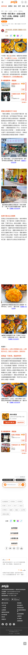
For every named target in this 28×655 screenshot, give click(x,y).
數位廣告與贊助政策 (21, 610)
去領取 (23, 89)
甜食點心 (21, 11)
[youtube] (6, 624)
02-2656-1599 (12, 595)
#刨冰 (21, 506)
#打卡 (9, 506)
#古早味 (23, 510)
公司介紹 (4, 605)
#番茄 (16, 510)
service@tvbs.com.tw (12, 593)
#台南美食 (5, 501)
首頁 (2, 11)
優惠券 (10, 6)
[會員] (25, 2)
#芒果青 (4, 510)
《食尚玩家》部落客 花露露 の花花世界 (15, 31)
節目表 (3, 617)
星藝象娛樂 (20, 621)
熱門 (19, 6)
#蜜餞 (10, 510)
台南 (6, 58)
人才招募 (4, 607)
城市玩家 (4, 6)
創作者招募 (4, 614)
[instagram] (14, 624)
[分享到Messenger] (17, 35)
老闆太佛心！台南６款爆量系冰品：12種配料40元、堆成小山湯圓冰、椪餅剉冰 (14, 350)
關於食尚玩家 (5, 603)
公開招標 (19, 616)
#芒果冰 (12, 501)
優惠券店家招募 (5, 612)
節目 (15, 6)
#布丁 (15, 506)
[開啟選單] (2, 2)
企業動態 (4, 610)
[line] (10, 624)
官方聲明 (19, 618)
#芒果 (3, 506)
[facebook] (3, 624)
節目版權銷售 (20, 614)
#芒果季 (19, 501)
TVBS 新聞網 (17, 633)
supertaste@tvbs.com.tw (13, 591)
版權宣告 (4, 619)
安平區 (15, 11)
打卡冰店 (14, 58)
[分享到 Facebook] (11, 35)
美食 (23, 6)
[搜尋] (22, 2)
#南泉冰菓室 (5, 514)
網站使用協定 (20, 607)
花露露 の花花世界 (14, 208)
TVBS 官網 (10, 633)
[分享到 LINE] (14, 35)
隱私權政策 (20, 605)
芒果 (9, 56)
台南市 (10, 11)
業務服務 (19, 603)
